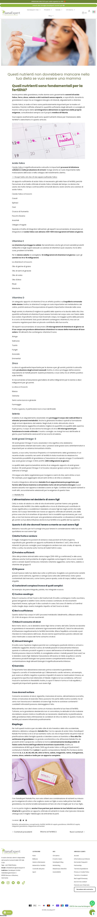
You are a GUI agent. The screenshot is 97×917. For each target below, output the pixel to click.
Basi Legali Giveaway (81, 878)
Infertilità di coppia (73, 824)
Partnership (78, 865)
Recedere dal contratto (85, 889)
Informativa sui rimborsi (82, 859)
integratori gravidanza (19, 826)
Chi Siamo (70, 10)
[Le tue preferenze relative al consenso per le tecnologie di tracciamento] (93, 913)
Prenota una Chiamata (81, 885)
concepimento (34, 824)
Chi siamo (56, 856)
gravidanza (62, 824)
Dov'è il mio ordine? (80, 882)
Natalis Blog (56, 865)
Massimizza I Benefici (60, 869)
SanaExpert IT (51, 910)
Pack (34, 856)
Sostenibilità (57, 872)
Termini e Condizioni (81, 875)
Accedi (76, 856)
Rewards (3, 916)
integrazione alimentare (36, 826)
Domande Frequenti (80, 862)
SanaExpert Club (33, 10)
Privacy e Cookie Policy (81, 872)
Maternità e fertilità (38, 865)
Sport (34, 872)
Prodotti (48, 10)
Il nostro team (57, 859)
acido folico (18, 167)
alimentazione (24, 824)
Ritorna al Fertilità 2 (48, 832)
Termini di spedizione (81, 869)
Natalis (59, 10)
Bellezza (35, 859)
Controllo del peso (38, 869)
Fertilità (42, 824)
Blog (51, 16)
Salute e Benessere (38, 862)
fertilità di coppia (51, 824)
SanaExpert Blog (58, 862)
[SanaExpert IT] (11, 13)
